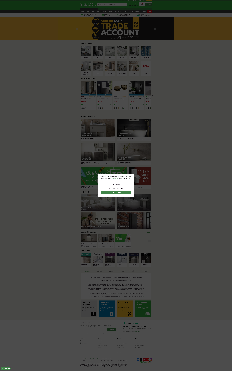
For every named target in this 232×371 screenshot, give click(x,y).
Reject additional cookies (116, 188)
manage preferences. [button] (114, 178)
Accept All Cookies (116, 192)
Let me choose (116, 184)
